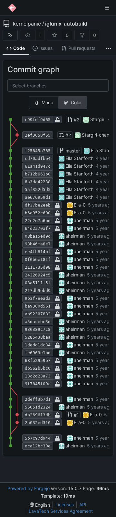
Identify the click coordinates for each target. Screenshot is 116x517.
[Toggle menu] (107, 8)
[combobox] (18, 86)
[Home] (12, 8)
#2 (75, 119)
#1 (75, 415)
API (82, 504)
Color (76, 102)
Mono (47, 102)
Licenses (64, 504)
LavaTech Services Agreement (61, 511)
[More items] (108, 48)
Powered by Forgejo (28, 488)
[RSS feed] (10, 35)
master (72, 150)
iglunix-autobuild (66, 23)
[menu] (40, 505)
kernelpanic (27, 23)
